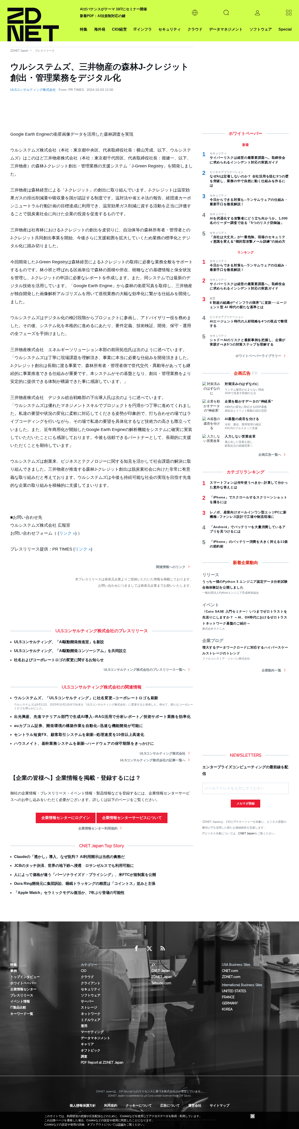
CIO (83, 971)
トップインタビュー (25, 977)
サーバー (87, 1001)
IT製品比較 (18, 1007)
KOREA (227, 1009)
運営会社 (194, 1105)
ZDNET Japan (19, 50)
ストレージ (89, 1007)
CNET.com (230, 971)
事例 (13, 971)
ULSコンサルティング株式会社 (33, 90)
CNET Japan (246, 833)
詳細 (121, 1124)
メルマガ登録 (245, 803)
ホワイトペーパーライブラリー (258, 356)
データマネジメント (226, 29)
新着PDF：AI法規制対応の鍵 (102, 16)
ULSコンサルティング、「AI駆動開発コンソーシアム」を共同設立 (70, 651)
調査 (84, 1056)
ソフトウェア (260, 29)
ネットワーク (90, 1014)
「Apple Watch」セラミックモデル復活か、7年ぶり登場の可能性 (69, 893)
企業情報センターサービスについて (132, 818)
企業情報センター (23, 989)
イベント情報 (20, 1001)
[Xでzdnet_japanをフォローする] (149, 948)
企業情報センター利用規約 (97, 828)
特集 (83, 29)
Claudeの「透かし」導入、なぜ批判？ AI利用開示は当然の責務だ (69, 857)
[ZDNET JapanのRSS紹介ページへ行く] (162, 948)
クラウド (195, 29)
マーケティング (92, 1032)
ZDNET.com (231, 977)
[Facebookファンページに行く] (136, 948)
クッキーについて (139, 1105)
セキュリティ (169, 29)
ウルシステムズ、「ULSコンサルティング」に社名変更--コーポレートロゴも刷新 (86, 698)
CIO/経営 (119, 29)
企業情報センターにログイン (65, 818)
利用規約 (110, 1105)
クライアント (90, 983)
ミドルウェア (90, 1020)
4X (153, 965)
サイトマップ (219, 1105)
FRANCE (228, 997)
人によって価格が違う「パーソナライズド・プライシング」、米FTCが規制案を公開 (85, 875)
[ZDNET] (40, 20)
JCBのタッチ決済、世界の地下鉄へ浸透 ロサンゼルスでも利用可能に (74, 866)
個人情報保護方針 (83, 1105)
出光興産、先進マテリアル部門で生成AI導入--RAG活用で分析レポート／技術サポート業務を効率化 (102, 717)
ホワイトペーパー (23, 983)
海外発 (99, 29)
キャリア (87, 1044)
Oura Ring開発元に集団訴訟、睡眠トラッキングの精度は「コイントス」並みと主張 (84, 884)
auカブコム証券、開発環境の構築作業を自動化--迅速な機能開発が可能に (78, 726)
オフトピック (90, 1050)
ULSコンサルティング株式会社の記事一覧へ (152, 760)
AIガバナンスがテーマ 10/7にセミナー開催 (113, 9)
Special (285, 29)
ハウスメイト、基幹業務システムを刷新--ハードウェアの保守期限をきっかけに (84, 743)
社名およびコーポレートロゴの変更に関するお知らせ (59, 660)
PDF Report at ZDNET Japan (102, 1062)
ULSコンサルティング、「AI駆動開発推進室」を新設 (59, 642)
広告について (170, 1105)
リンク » (67, 533)
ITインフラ (143, 29)
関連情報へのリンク (170, 567)
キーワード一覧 (21, 1014)
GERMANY (230, 1003)
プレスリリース (44, 50)
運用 (84, 1026)
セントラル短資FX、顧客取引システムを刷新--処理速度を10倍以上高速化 (79, 735)
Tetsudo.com (161, 983)
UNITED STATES (234, 991)
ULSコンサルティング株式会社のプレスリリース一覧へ (144, 669)
